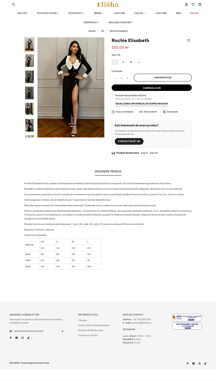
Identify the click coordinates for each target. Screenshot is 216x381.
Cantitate (117, 71)
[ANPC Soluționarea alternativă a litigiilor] (187, 317)
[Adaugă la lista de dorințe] (188, 40)
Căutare (82, 320)
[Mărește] (98, 43)
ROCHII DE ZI (75, 13)
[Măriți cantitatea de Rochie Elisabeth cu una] (127, 78)
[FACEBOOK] (16, 338)
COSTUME (119, 13)
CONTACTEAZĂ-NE (129, 141)
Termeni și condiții (88, 335)
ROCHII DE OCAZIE (47, 13)
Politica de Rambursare (90, 330)
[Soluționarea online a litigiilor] (187, 326)
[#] (11, 338)
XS (115, 62)
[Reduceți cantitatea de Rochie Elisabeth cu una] (115, 78)
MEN (178, 13)
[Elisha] (22, 338)
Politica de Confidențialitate (93, 325)
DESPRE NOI (90, 22)
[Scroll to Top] (210, 365)
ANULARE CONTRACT (120, 22)
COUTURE (160, 13)
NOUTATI (22, 13)
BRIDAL (98, 13)
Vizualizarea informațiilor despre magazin (141, 103)
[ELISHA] (108, 4)
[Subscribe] (60, 331)
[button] (199, 4)
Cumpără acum (152, 88)
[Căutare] (13, 4)
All (102, 31)
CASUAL (139, 13)
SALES (194, 13)
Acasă (92, 31)
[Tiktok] (28, 338)
